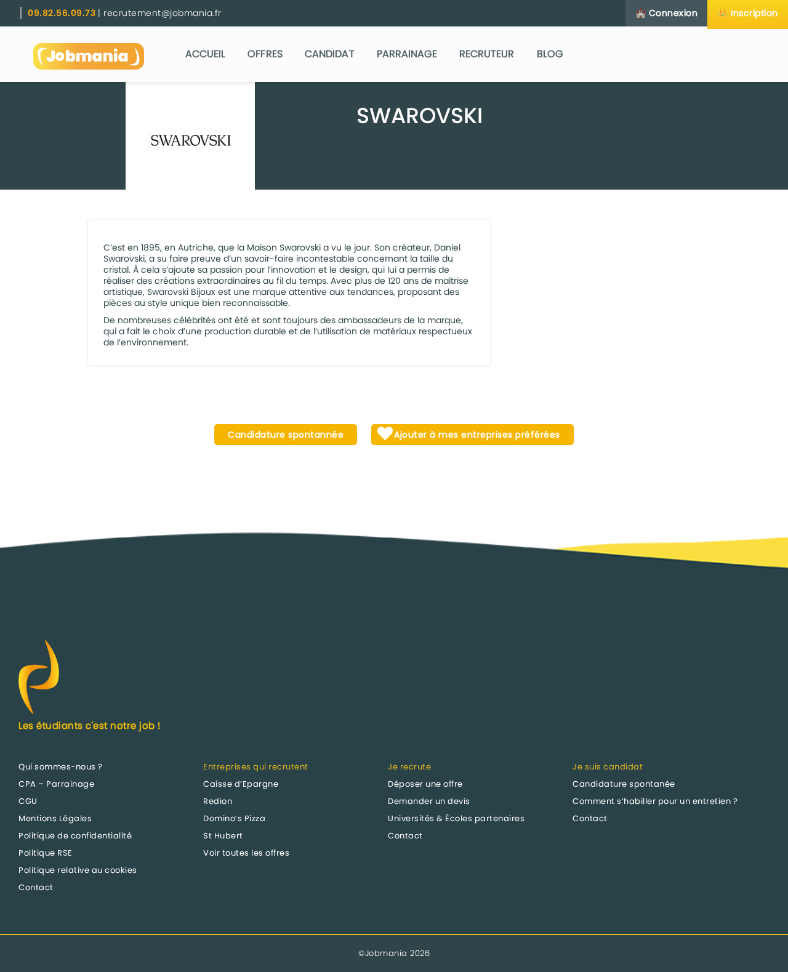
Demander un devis (429, 801)
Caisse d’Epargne (240, 784)
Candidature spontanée (624, 784)
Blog (550, 54)
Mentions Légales (55, 818)
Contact (36, 887)
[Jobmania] (88, 54)
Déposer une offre (425, 784)
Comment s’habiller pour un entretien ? (655, 801)
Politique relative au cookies (77, 870)
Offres (265, 54)
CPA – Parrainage (56, 784)
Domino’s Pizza (234, 818)
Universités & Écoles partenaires (456, 818)
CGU (28, 801)
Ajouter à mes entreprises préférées (476, 434)
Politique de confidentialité (75, 835)
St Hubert (223, 835)
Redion (217, 801)
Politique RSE (45, 853)
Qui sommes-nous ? (60, 767)
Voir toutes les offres (246, 853)
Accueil (205, 54)
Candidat (330, 54)
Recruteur (487, 54)
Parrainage (407, 54)
